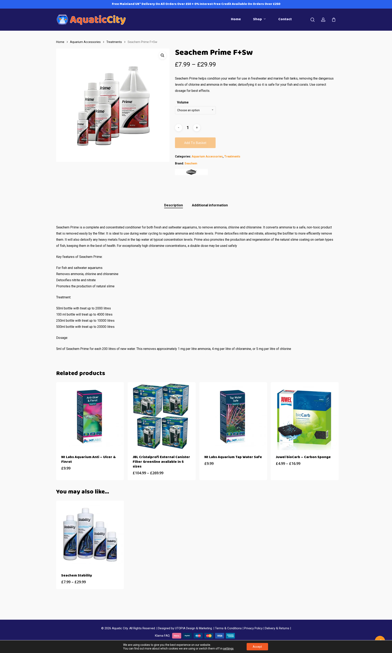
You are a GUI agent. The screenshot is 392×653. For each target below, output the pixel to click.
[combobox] (195, 110)
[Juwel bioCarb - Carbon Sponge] (305, 416)
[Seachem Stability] (90, 535)
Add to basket (195, 142)
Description (173, 205)
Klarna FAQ (162, 635)
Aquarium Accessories (85, 42)
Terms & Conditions (228, 628)
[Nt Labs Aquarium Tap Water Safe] (233, 416)
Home (60, 42)
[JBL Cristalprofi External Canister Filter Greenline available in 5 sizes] (161, 416)
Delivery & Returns (277, 628)
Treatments (114, 42)
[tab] (173, 205)
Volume (183, 102)
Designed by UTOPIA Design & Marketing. (185, 628)
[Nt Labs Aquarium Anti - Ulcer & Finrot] (90, 416)
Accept (257, 646)
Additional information (210, 205)
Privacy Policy (253, 628)
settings (228, 648)
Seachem (191, 163)
